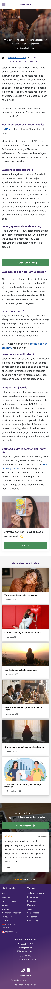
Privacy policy (7, 917)
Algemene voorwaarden (11, 913)
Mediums (31, 905)
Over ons (5, 909)
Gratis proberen (24, 825)
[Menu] (4, 4)
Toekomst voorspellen (36, 893)
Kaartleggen (32, 917)
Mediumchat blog (17, 57)
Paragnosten (32, 901)
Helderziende (32, 897)
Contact (5, 905)
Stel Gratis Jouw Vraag (25, 262)
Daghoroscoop (33, 913)
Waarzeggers (32, 921)
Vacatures (6, 897)
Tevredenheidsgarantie (11, 901)
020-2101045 (25, 956)
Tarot (29, 909)
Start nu (25, 545)
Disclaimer (6, 921)
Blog (3, 893)
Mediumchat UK (11, 932)
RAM (7, 129)
